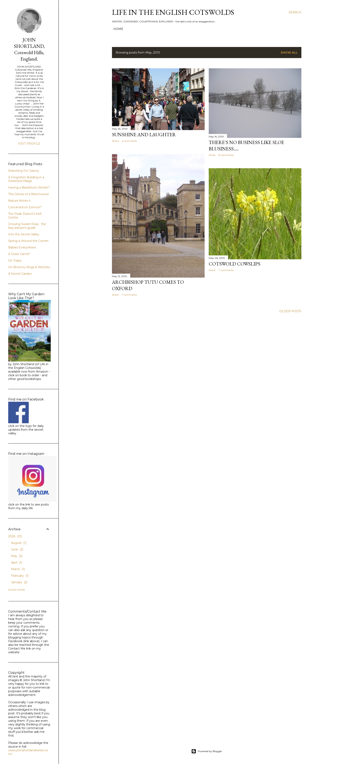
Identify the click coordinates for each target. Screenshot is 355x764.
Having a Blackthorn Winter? (29, 187)
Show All (289, 52)
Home (118, 29)
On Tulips (14, 260)
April (16, 562)
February (19, 576)
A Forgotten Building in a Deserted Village (26, 179)
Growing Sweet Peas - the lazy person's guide (27, 226)
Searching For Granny (23, 171)
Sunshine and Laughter (144, 134)
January (19, 582)
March (17, 569)
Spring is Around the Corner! (28, 241)
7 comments (129, 294)
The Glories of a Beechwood (28, 194)
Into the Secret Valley (23, 234)
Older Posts (290, 311)
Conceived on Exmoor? (25, 207)
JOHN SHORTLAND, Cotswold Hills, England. (29, 49)
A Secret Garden (20, 274)
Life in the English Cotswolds (173, 12)
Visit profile (29, 143)
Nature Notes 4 (19, 200)
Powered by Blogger (210, 751)
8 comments (226, 155)
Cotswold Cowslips (234, 264)
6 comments (129, 140)
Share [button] (115, 140)
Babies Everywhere (22, 247)
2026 (14, 536)
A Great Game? (19, 254)
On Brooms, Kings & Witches (29, 267)
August (18, 543)
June (16, 549)
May (16, 556)
